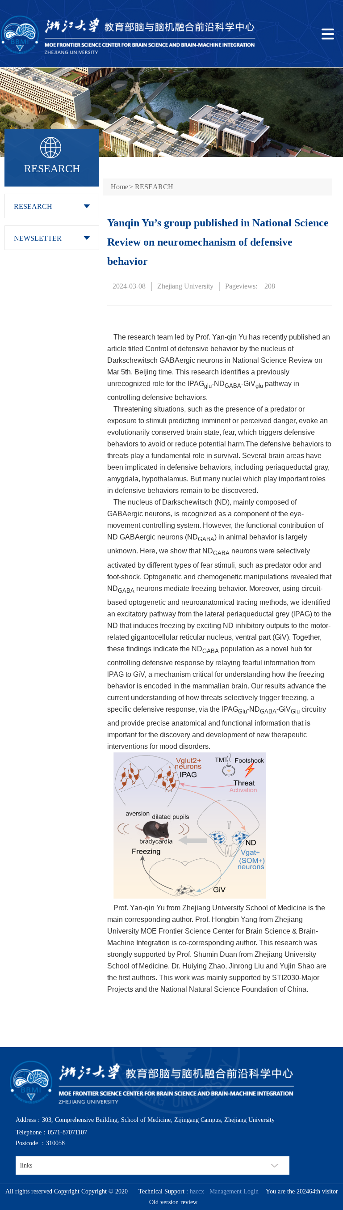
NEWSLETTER (38, 238)
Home (119, 187)
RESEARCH (33, 206)
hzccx (197, 1191)
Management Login (232, 1191)
